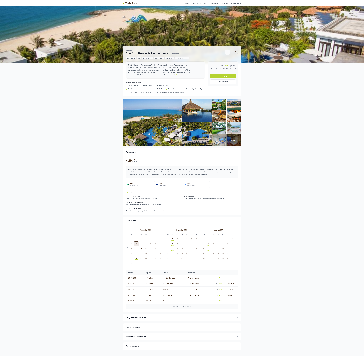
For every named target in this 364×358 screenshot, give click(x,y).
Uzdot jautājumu (223, 82)
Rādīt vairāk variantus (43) (181, 306)
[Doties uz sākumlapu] (130, 3)
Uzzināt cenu (231, 278)
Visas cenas (223, 76)
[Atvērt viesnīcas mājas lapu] (177, 74)
